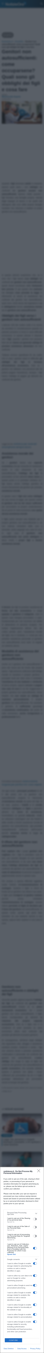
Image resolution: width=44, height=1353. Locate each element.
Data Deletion (9, 1348)
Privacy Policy (35, 1348)
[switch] (35, 1219)
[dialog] (22, 1260)
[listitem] (22, 1213)
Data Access (22, 1348)
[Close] (39, 1171)
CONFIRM (13, 1340)
